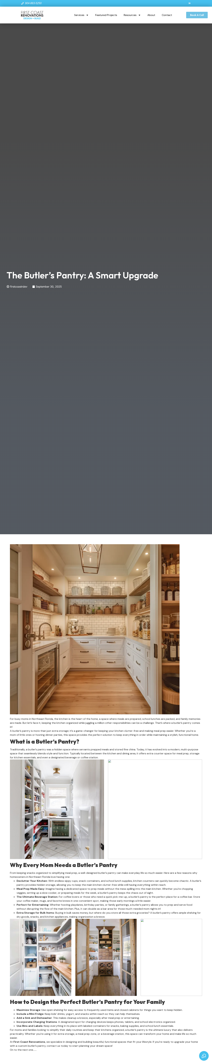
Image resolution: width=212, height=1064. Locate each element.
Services (79, 15)
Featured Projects (106, 15)
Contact (167, 15)
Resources (130, 15)
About (151, 15)
